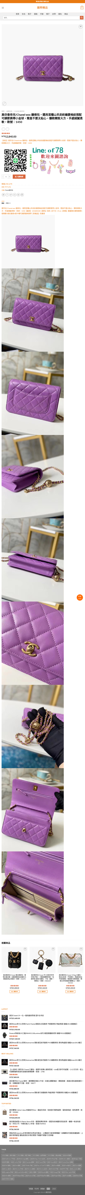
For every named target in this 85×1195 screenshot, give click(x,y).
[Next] (83, 972)
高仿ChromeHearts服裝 (66, 1162)
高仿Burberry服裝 (64, 1159)
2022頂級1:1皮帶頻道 (39, 1155)
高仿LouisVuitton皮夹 (21, 1172)
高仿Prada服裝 (67, 1175)
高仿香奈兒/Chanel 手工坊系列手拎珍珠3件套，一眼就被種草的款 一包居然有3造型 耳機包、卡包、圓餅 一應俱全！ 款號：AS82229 (42, 978)
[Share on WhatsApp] (3, 194)
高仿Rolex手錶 (77, 1175)
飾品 (66, 14)
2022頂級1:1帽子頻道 (24, 1155)
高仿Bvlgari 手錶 (77, 1159)
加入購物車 (19, 177)
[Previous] (1, 972)
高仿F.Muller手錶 (27, 1165)
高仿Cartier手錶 (16, 1162)
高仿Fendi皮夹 (66, 1165)
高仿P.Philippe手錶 (18, 1175)
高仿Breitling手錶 (52, 1159)
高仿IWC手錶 (64, 1169)
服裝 (36, 14)
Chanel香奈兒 (19, 111)
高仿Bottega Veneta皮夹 (37, 1159)
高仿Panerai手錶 (30, 1175)
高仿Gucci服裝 (77, 1165)
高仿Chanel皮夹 (52, 1162)
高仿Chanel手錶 (41, 1162)
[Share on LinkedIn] (22, 194)
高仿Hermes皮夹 (42, 1169)
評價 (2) (8, 203)
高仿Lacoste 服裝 (75, 1169)
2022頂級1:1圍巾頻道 (9, 1155)
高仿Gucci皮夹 (6, 1169)
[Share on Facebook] (7, 194)
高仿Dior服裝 (16, 1165)
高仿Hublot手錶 (53, 1169)
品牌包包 (9, 111)
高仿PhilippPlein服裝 (43, 1175)
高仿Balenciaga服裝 (23, 1159)
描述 (3, 203)
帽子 (48, 14)
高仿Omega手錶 (55, 1172)
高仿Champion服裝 (28, 1162)
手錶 (42, 14)
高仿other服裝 (6, 1175)
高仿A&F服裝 (67, 1155)
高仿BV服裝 (5, 1162)
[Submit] (81, 17)
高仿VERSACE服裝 (8, 1179)
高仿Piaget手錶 (56, 1175)
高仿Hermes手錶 (18, 1169)
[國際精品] (42, 7)
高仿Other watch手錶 (68, 1172)
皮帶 (54, 14)
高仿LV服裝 (32, 1172)
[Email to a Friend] (14, 194)
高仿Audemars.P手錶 (8, 1159)
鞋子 (29, 14)
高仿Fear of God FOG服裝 (42, 1165)
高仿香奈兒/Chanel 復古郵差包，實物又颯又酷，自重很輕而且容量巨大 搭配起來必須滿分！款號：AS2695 (14, 977)
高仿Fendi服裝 (56, 1165)
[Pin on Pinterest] (18, 194)
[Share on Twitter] (11, 194)
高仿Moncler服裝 (43, 1172)
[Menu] (3, 7)
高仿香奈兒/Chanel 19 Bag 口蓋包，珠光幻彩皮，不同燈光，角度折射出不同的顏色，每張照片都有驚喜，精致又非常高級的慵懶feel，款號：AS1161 (70, 979)
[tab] (3, 203)
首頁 (17, 14)
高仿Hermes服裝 (30, 1169)
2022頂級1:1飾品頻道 (54, 1155)
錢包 (60, 14)
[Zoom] (4, 104)
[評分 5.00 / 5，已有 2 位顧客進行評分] (42, 133)
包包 (23, 14)
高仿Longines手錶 (7, 1172)
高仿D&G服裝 (6, 1165)
